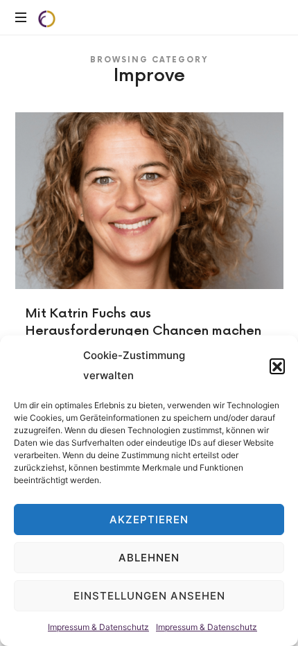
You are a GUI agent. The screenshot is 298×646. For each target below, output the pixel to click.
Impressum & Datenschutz (98, 627)
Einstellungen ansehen (149, 595)
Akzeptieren (149, 519)
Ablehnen (149, 557)
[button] (277, 366)
